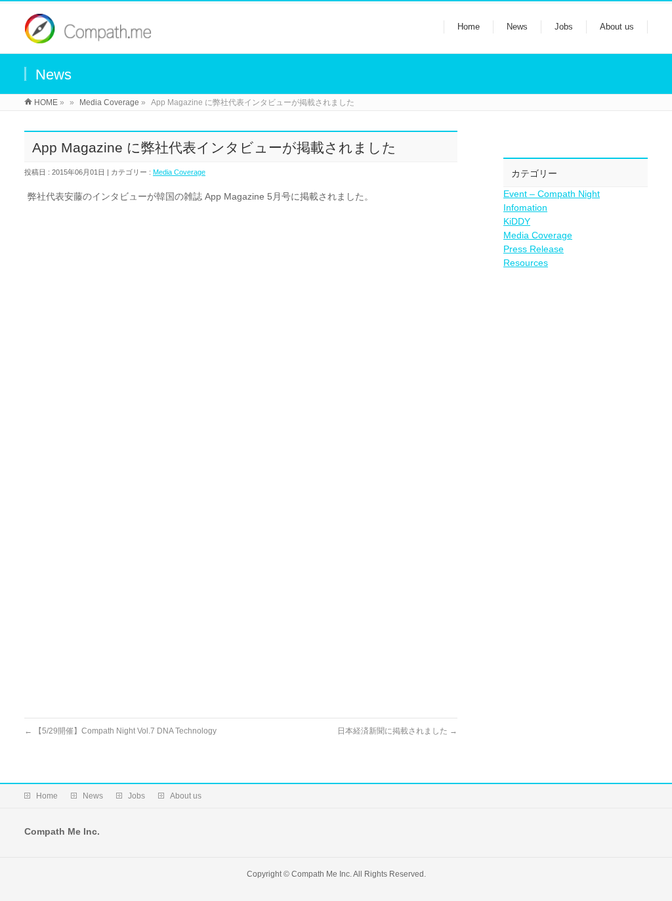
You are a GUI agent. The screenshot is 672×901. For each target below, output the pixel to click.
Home (47, 796)
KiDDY (516, 221)
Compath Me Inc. (321, 874)
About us (185, 796)
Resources (525, 262)
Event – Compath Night (551, 193)
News (93, 796)
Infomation (525, 207)
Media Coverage (109, 102)
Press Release (533, 249)
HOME (46, 102)
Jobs (136, 796)
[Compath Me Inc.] (88, 36)
